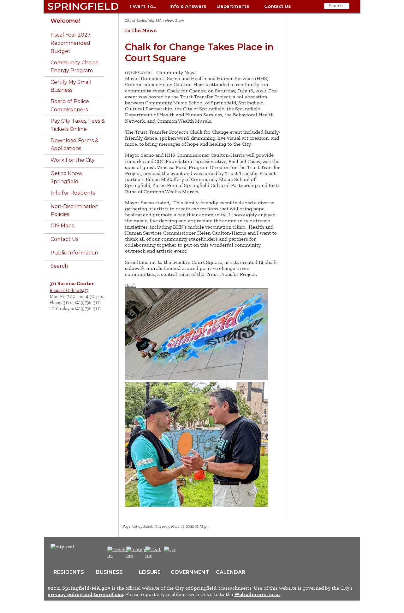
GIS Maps (62, 226)
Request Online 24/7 (69, 290)
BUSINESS (109, 572)
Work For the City (72, 160)
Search (59, 266)
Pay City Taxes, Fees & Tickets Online (77, 125)
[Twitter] (153, 555)
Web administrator (257, 594)
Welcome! (65, 20)
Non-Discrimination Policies (74, 210)
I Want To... (143, 6)
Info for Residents (72, 193)
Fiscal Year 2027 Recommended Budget (70, 43)
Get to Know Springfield (66, 177)
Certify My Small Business (71, 86)
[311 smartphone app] (169, 549)
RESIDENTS (69, 572)
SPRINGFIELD (83, 6)
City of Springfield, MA (143, 21)
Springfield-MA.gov (86, 588)
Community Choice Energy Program (74, 67)
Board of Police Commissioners (69, 105)
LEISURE (150, 572)
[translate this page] (189, 552)
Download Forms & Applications (74, 144)
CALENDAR (230, 572)
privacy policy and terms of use (85, 594)
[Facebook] (118, 555)
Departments (233, 6)
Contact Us (277, 6)
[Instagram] (137, 555)
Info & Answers (187, 6)
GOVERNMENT (190, 572)
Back (130, 285)
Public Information (74, 253)
